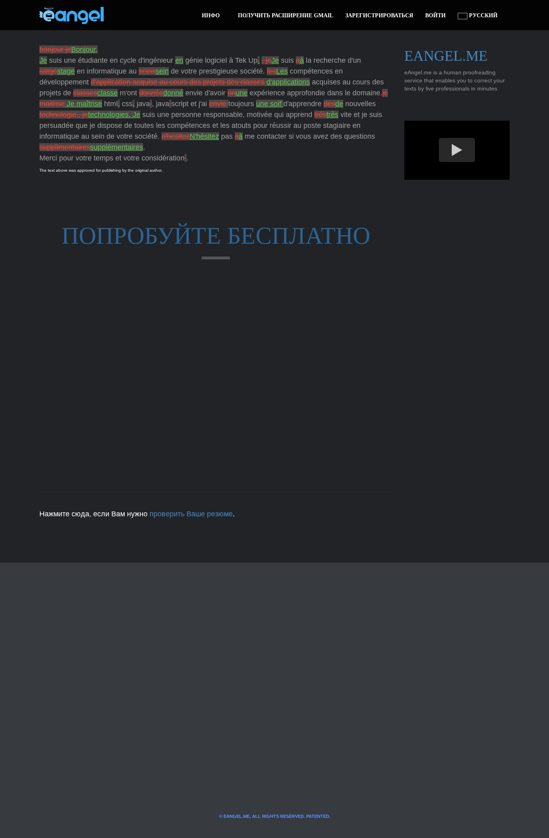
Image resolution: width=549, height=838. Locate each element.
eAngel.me (446, 56)
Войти (435, 15)
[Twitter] (123, 15)
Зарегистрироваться (379, 15)
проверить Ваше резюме (191, 514)
